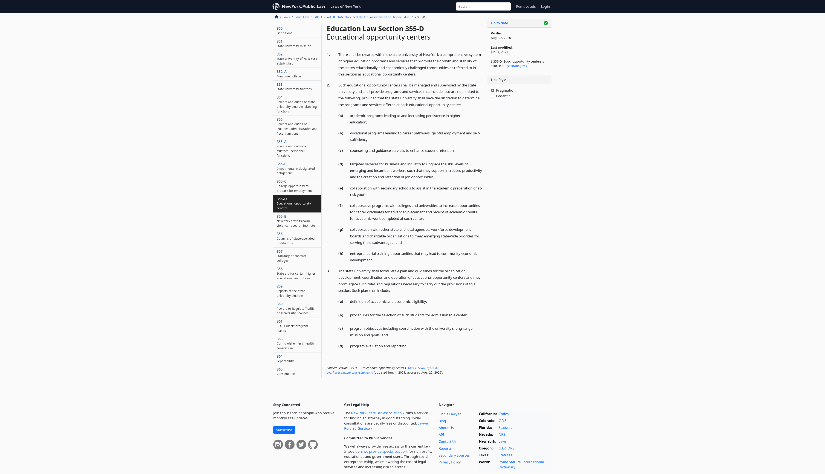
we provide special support (386, 451)
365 (286, 371)
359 (291, 291)
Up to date (499, 23)
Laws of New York (345, 6)
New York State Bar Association (376, 413)
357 (291, 256)
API (441, 434)
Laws (286, 17)
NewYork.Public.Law (303, 6)
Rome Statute (510, 462)
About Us (446, 427)
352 (297, 59)
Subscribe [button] (284, 430)
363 (295, 343)
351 (294, 43)
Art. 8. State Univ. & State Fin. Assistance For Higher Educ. (368, 17)
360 (296, 308)
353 (294, 86)
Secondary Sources (454, 455)
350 (284, 30)
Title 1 (317, 17)
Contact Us (448, 441)
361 (292, 326)
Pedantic (503, 96)
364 (285, 358)
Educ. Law (302, 17)
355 (297, 126)
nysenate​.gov (515, 66)
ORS (510, 448)
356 (296, 238)
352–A (289, 73)
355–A (292, 148)
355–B (296, 168)
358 (296, 273)
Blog (442, 421)
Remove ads (526, 6)
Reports (445, 448)
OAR (502, 448)
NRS (502, 434)
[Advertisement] (519, 173)
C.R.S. (503, 420)
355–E (296, 221)
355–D (294, 203)
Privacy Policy (450, 462)
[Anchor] (418, 74)
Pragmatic (504, 90)
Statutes (505, 427)
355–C (294, 186)
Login (545, 6)
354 (297, 104)
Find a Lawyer (450, 414)
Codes (504, 413)
